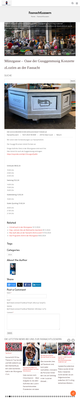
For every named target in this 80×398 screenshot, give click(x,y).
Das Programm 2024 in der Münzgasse (23, 236)
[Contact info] (73, 393)
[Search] (72, 3)
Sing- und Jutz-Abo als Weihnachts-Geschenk (25, 230)
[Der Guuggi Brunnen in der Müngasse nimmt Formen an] (40, 106)
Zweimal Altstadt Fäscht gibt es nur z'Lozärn (65, 357)
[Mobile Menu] (77, 3)
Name (9, 293)
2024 (10, 255)
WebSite (9, 306)
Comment (10, 312)
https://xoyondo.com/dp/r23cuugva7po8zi (22, 154)
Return (59, 135)
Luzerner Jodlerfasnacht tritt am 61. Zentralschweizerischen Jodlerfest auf (47, 359)
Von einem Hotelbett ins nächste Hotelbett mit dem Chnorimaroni (13, 369)
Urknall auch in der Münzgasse (20, 227)
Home (33, 16)
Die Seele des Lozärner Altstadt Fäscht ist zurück (30, 356)
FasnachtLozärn (13, 135)
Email (9, 300)
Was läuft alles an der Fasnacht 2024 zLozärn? (26, 233)
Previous (68, 340)
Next (73, 340)
